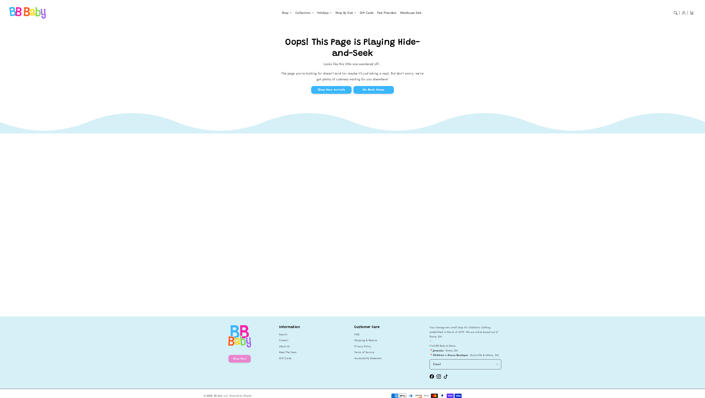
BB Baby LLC (221, 395)
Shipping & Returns (365, 340)
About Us (284, 346)
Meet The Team (288, 352)
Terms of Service (364, 352)
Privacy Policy (362, 346)
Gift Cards (285, 358)
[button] (676, 13)
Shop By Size (344, 13)
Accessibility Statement (368, 358)
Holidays (323, 13)
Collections (302, 13)
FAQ (356, 334)
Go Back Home (374, 89)
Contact (283, 340)
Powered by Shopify (240, 395)
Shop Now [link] (239, 358)
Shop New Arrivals (331, 89)
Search (283, 334)
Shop (285, 13)
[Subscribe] (497, 364)
